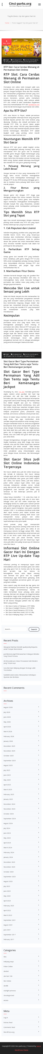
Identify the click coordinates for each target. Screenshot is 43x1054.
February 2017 (9, 939)
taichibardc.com (33, 105)
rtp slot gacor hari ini (30, 62)
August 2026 (8, 707)
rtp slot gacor (34, 60)
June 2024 (7, 833)
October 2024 (9, 814)
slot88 (6, 986)
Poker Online (8, 966)
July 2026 (7, 712)
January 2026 (8, 741)
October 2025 (9, 756)
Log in (6, 1018)
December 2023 (9, 862)
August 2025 (8, 765)
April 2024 (7, 843)
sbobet (6, 971)
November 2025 (9, 751)
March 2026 (8, 731)
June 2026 (7, 717)
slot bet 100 (8, 976)
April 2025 (7, 785)
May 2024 (7, 838)
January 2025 (8, 799)
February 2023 (9, 906)
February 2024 (9, 852)
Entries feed (8, 1022)
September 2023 (10, 877)
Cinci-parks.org (20, 3)
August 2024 (8, 823)
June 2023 (7, 891)
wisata (6, 1000)
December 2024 (9, 804)
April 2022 (7, 910)
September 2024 (10, 819)
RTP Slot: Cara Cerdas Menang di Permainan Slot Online (21, 68)
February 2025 (9, 794)
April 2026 (7, 727)
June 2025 (7, 775)
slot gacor (20, 356)
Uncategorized (17, 60)
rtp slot (27, 60)
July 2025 (7, 770)
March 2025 (8, 789)
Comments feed (9, 1027)
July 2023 (7, 886)
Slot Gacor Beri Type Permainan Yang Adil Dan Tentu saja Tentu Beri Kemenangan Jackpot (21, 364)
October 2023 (9, 872)
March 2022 (8, 915)
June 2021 (7, 930)
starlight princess (10, 991)
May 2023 (7, 896)
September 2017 (10, 935)
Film (5, 957)
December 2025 (9, 746)
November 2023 (9, 867)
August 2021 (8, 925)
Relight (6, 60)
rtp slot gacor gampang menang (13, 62)
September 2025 (10, 761)
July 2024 (7, 828)
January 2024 (8, 857)
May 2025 (7, 780)
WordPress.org (9, 1032)
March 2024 (8, 847)
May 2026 (7, 722)
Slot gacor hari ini (29, 356)
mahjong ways (9, 962)
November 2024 (9, 809)
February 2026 (9, 736)
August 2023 (8, 881)
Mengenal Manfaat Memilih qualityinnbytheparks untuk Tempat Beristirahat (20, 648)
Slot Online (7, 981)
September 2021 (10, 920)
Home (7, 23)
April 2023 (7, 901)
